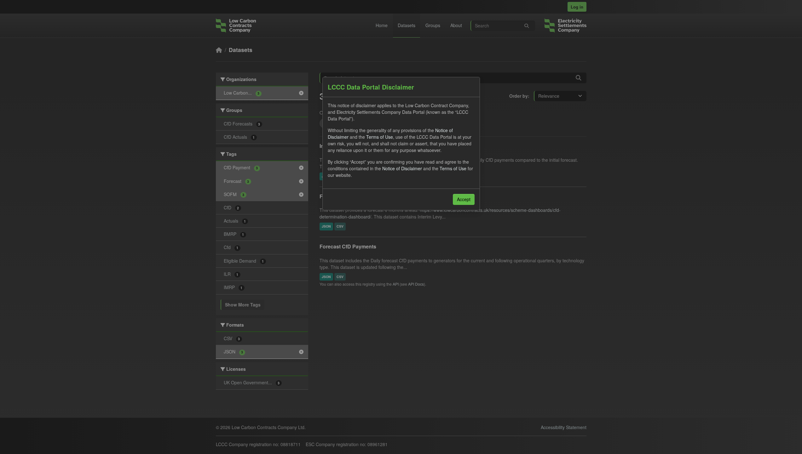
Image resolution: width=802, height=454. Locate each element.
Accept (463, 199)
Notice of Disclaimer (402, 168)
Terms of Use (379, 137)
